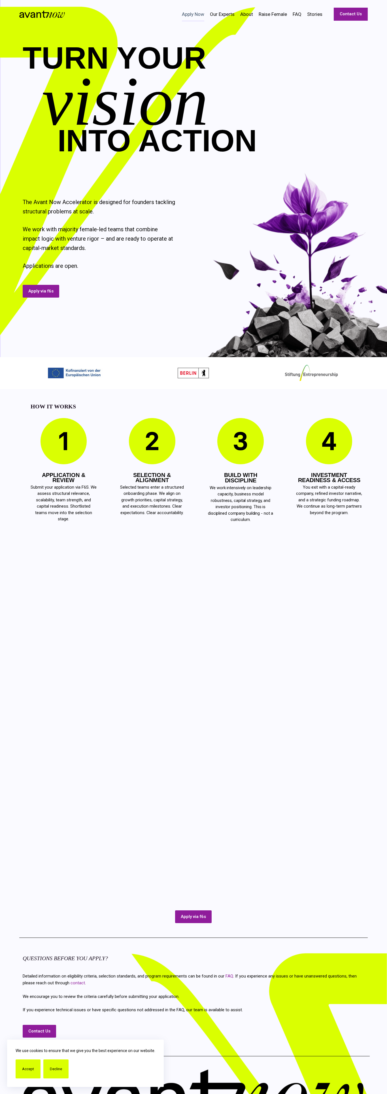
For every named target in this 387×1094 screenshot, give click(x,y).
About (246, 14)
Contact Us (351, 13)
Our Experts (222, 14)
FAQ (297, 14)
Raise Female (273, 14)
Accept (28, 1069)
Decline (56, 1069)
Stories (314, 14)
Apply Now (193, 14)
